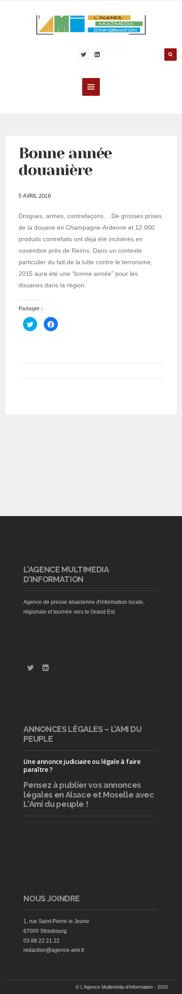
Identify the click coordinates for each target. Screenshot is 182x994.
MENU (91, 87)
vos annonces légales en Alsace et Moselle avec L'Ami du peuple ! (88, 794)
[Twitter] (84, 54)
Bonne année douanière (65, 161)
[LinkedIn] (97, 54)
